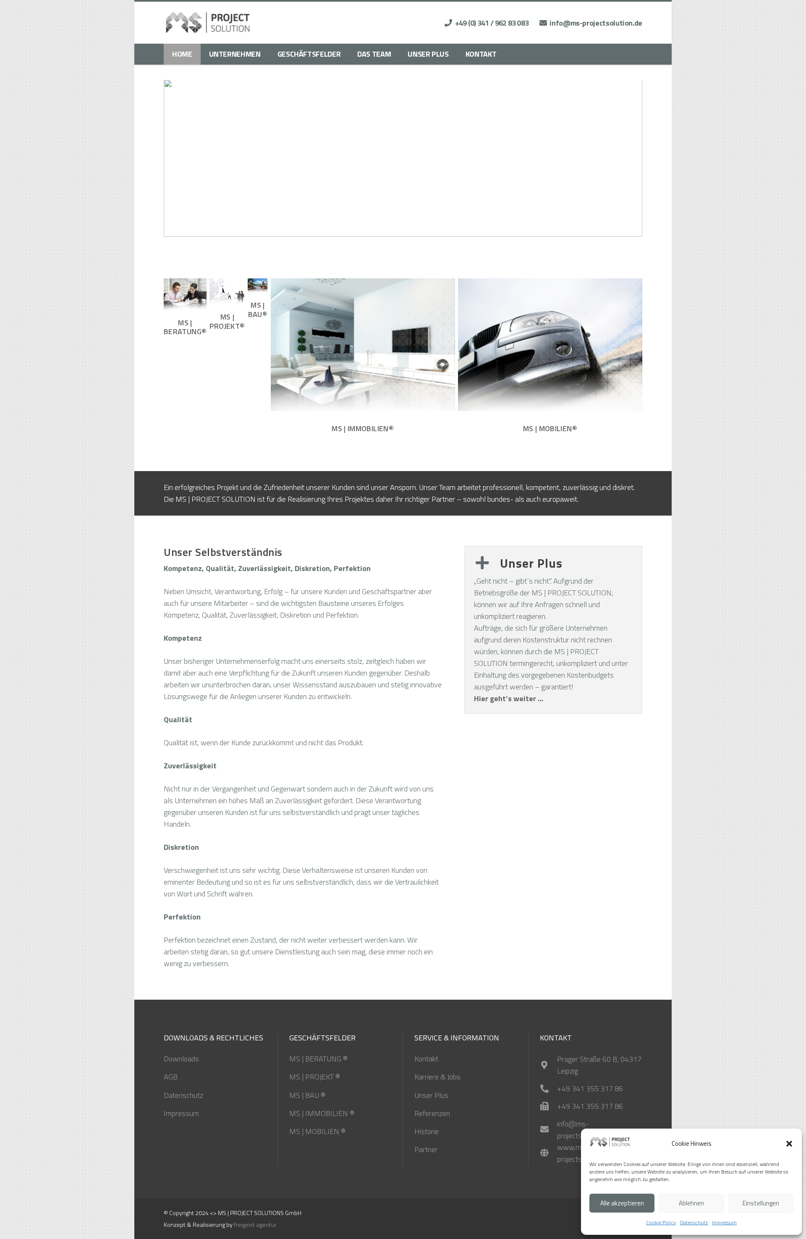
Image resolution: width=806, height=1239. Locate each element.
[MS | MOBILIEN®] (550, 347)
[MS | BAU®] (257, 285)
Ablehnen (691, 1203)
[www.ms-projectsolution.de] (548, 1153)
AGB (171, 1076)
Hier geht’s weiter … (509, 698)
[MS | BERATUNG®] (185, 294)
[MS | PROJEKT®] (227, 291)
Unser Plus (431, 1095)
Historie (426, 1131)
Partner (426, 1149)
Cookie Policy (661, 1222)
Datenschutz (694, 1222)
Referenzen (432, 1113)
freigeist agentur (255, 1224)
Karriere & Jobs (437, 1076)
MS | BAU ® (307, 1095)
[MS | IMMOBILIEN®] (363, 347)
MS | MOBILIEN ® (317, 1131)
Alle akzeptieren (622, 1203)
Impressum (724, 1222)
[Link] (208, 22)
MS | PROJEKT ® (314, 1076)
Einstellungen (761, 1203)
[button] (789, 1143)
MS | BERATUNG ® (318, 1058)
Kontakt (426, 1058)
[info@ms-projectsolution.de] (548, 1130)
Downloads (181, 1058)
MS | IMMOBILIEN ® (321, 1113)
